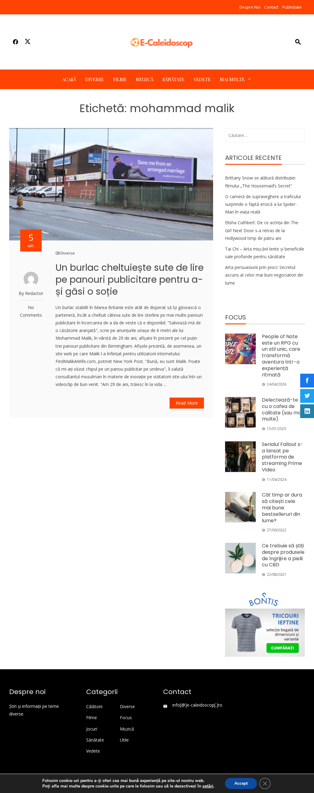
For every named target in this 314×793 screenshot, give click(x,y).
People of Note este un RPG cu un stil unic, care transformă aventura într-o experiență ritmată (281, 355)
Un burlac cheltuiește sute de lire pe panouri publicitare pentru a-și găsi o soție (130, 279)
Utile (124, 740)
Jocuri (91, 729)
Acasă (69, 79)
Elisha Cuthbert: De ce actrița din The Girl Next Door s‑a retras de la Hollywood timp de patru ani (261, 230)
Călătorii (94, 706)
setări (207, 786)
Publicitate (292, 7)
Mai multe (232, 79)
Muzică (144, 79)
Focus (126, 717)
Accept (241, 783)
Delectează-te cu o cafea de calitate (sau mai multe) (282, 409)
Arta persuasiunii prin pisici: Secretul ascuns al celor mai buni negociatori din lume (264, 274)
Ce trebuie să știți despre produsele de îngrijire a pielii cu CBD (283, 555)
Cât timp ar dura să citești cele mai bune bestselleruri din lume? (282, 507)
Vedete (202, 79)
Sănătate (173, 79)
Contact (271, 7)
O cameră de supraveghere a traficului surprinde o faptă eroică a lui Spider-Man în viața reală (263, 204)
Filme (120, 79)
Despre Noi (249, 7)
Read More (187, 403)
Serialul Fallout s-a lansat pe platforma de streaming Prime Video (282, 457)
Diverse (94, 79)
